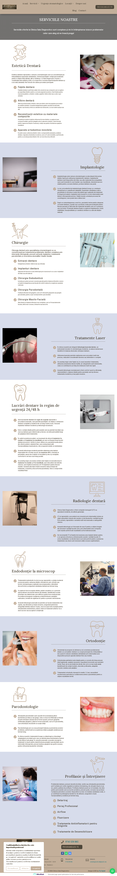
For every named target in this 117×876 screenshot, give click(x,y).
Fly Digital (102, 871)
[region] (24, 857)
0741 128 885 (71, 841)
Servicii (33, 3)
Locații (68, 3)
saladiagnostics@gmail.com (98, 862)
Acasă (25, 3)
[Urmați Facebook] (62, 853)
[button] (112, 871)
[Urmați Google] (69, 853)
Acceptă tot (36, 868)
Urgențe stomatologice (52, 3)
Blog (74, 10)
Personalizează (13, 868)
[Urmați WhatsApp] (66, 853)
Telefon (69, 859)
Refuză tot (25, 868)
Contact (82, 10)
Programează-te (104, 7)
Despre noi (81, 3)
